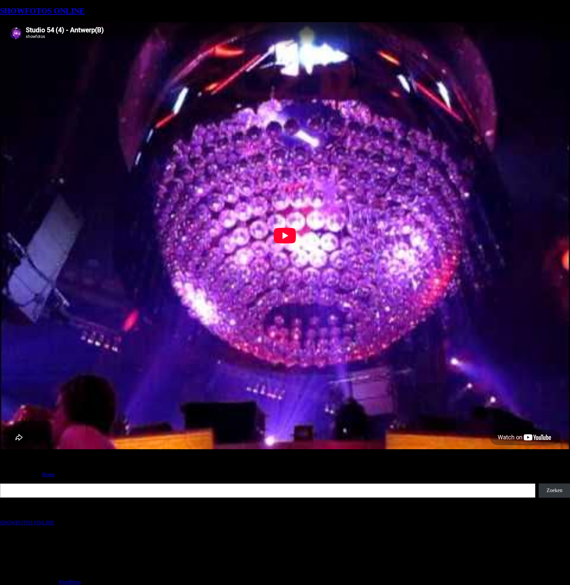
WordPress (69, 582)
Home (48, 474)
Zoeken (8, 480)
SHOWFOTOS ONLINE (42, 11)
